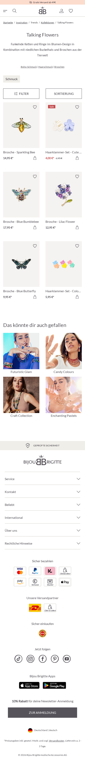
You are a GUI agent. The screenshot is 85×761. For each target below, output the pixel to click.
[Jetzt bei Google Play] (54, 685)
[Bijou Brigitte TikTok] (18, 659)
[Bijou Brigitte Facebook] (42, 659)
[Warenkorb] (80, 11)
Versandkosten (56, 740)
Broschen (59, 66)
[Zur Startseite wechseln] (42, 10)
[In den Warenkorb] (35, 158)
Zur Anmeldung (42, 712)
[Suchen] (14, 11)
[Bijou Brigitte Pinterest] (54, 659)
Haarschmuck (45, 66)
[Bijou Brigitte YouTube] (66, 659)
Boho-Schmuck (29, 66)
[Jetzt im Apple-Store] (29, 685)
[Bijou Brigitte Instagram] (30, 659)
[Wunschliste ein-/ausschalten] (35, 107)
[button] (61, 11)
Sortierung (64, 93)
